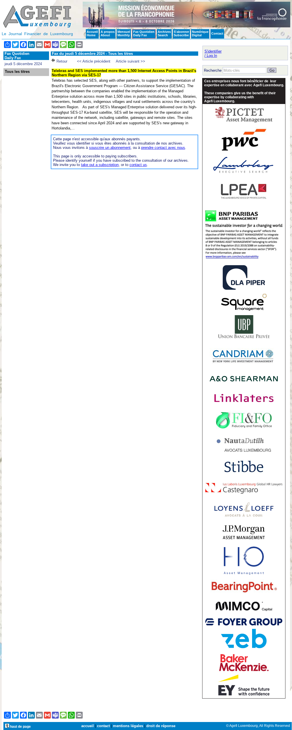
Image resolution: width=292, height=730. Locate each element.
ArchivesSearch (164, 33)
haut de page (20, 726)
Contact (217, 33)
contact (103, 726)
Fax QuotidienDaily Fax (144, 33)
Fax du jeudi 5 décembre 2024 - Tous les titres (92, 53)
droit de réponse (160, 726)
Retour (61, 61)
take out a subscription (100, 165)
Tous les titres (17, 72)
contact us (138, 165)
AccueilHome (92, 33)
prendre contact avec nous (163, 147)
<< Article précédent (93, 61)
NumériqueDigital (200, 33)
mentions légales (128, 726)
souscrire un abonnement (110, 147)
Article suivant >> (130, 61)
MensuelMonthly (123, 33)
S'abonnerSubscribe (181, 33)
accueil (87, 726)
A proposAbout (108, 33)
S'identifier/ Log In (213, 53)
